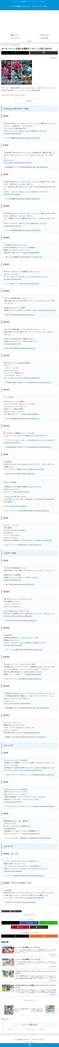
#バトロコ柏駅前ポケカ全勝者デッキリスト (32, 642)
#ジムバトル (44, 276)
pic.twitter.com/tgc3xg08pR (18, 506)
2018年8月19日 (37, 649)
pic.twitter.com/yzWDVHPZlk (12, 802)
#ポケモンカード (26, 123)
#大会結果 (23, 760)
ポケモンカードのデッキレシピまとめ (13, 95)
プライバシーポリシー (29, 1042)
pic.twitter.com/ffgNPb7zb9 (32, 732)
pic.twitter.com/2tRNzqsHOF (12, 580)
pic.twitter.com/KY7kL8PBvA (35, 469)
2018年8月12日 (44, 708)
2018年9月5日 (35, 138)
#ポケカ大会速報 (10, 482)
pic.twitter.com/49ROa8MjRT (31, 252)
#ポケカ (6, 162)
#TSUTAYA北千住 (9, 616)
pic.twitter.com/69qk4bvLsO (32, 378)
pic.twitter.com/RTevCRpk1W (13, 133)
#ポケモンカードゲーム (26, 276)
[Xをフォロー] (15, 936)
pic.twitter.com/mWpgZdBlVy (30, 414)
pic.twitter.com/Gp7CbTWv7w (23, 162)
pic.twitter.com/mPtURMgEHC (13, 871)
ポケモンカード (6, 911)
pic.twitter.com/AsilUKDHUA (43, 540)
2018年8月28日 (37, 257)
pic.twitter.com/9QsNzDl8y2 (22, 703)
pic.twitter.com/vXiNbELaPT (35, 898)
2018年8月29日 (36, 230)
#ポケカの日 (15, 826)
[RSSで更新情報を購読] (44, 936)
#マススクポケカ (19, 770)
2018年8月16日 (30, 348)
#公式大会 (37, 276)
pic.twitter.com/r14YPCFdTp (12, 226)
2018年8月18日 (37, 679)
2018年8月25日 (30, 315)
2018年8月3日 (36, 545)
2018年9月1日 (35, 199)
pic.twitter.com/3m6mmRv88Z (13, 645)
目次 (27, 101)
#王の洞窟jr (30, 440)
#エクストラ (44, 868)
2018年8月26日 (34, 283)
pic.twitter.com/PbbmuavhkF (12, 279)
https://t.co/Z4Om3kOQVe (21, 491)
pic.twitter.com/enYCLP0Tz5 (12, 344)
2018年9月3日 (30, 584)
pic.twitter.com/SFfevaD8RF (23, 616)
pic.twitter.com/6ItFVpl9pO (33, 674)
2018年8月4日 (30, 474)
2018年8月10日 (46, 447)
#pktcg (11, 162)
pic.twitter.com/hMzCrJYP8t (46, 310)
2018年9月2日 (43, 167)
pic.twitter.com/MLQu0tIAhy (12, 194)
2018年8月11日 (34, 418)
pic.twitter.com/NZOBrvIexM (33, 770)
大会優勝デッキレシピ (16, 911)
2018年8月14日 (46, 382)
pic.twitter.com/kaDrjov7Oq (12, 442)
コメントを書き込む (29, 1024)
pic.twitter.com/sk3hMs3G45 (30, 833)
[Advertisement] (29, 22)
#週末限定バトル (25, 826)
